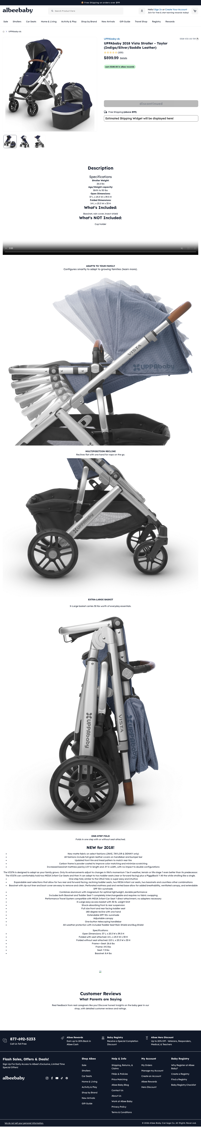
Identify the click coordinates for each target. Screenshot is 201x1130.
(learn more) (129, 269)
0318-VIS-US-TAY (188, 39)
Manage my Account (152, 1070)
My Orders (146, 1065)
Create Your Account (176, 9)
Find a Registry (179, 1079)
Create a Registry (180, 1074)
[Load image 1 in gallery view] (10, 141)
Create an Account (151, 1076)
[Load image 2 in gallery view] (24, 141)
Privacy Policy (119, 1106)
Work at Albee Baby (122, 1101)
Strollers (86, 1070)
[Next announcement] (197, 2)
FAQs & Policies (120, 1074)
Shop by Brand (89, 1092)
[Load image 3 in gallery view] (39, 141)
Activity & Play (89, 1087)
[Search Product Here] (52, 11)
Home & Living (89, 1081)
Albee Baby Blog (120, 1084)
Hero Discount (148, 1087)
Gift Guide (87, 1103)
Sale (84, 1065)
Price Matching (119, 1079)
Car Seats (87, 1076)
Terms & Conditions (122, 1112)
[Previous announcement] (4, 2)
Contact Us (117, 1090)
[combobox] (85, 11)
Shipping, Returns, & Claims (122, 1067)
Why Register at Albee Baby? (182, 1067)
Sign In (158, 9)
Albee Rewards (149, 1081)
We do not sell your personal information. (24, 1123)
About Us (116, 1095)
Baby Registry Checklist (183, 1084)
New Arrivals (88, 1098)
